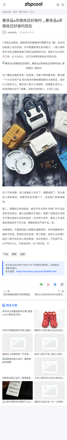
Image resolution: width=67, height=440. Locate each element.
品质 (22, 254)
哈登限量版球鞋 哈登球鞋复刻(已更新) (21, 294)
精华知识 (23, 12)
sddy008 (12, 32)
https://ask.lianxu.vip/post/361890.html (36, 271)
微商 (14, 254)
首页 (15, 12)
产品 (6, 254)
